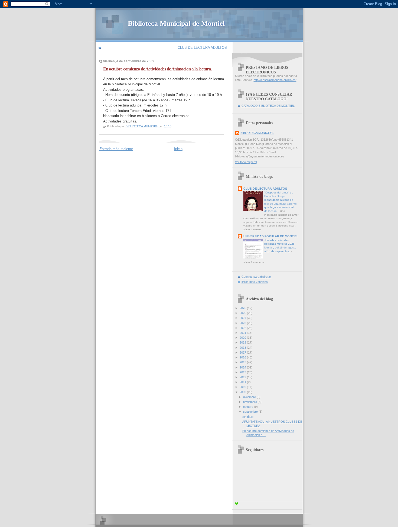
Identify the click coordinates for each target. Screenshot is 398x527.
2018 (243, 347)
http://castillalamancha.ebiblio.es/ (275, 80)
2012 (243, 377)
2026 (243, 308)
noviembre (250, 401)
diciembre (250, 397)
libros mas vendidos (255, 281)
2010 (243, 387)
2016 (243, 357)
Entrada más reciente (116, 149)
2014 (243, 367)
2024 (243, 317)
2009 (243, 392)
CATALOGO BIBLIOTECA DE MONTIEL (268, 105)
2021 (243, 332)
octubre (248, 406)
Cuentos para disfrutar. (257, 276)
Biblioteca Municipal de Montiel (176, 23)
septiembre (251, 411)
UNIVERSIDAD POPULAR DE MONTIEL (270, 236)
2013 (243, 372)
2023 (243, 323)
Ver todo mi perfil (246, 162)
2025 (243, 313)
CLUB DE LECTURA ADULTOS (202, 48)
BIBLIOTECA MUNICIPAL (257, 132)
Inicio (178, 149)
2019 (243, 342)
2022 (243, 327)
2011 (243, 382)
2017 (243, 352)
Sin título (247, 416)
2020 (243, 337)
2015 (243, 362)
